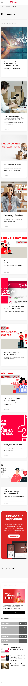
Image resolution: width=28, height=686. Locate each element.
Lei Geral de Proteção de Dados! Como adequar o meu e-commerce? (12, 491)
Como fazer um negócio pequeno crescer (12, 399)
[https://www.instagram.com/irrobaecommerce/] (2, 568)
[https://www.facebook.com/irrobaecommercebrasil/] (6, 568)
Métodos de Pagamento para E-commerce (12, 353)
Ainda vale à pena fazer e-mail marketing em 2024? (18, 664)
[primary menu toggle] (2, 2)
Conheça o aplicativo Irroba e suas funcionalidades (14, 307)
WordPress (20, 682)
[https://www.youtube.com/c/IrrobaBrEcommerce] (13, 568)
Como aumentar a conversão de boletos (16, 648)
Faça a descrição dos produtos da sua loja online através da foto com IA (14, 118)
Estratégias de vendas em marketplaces (13, 165)
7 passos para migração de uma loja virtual (13, 216)
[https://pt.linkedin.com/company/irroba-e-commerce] (9, 568)
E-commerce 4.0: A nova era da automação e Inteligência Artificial (14, 63)
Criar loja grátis (14, 612)
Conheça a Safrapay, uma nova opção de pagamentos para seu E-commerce (18, 658)
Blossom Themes (6, 682)
